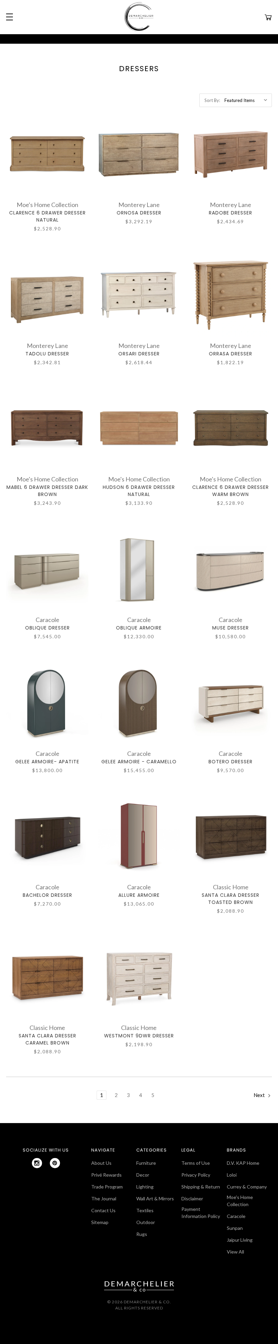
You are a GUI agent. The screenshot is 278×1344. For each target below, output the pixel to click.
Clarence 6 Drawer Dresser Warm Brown (230, 491)
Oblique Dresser (47, 627)
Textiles (145, 1210)
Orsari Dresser (139, 353)
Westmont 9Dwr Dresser (139, 1035)
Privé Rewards (106, 1175)
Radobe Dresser (230, 212)
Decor (142, 1175)
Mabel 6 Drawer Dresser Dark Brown (47, 491)
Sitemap (99, 1222)
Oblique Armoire (139, 627)
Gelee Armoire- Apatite (47, 761)
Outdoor (145, 1222)
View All (235, 1252)
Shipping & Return (200, 1187)
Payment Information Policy (200, 1212)
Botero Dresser (231, 761)
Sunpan (235, 1228)
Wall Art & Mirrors (155, 1198)
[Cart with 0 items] (268, 17)
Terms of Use (195, 1163)
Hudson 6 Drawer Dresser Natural (139, 491)
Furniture (146, 1163)
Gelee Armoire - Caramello (139, 761)
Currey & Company (247, 1187)
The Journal (103, 1198)
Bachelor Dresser (47, 895)
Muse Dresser (230, 627)
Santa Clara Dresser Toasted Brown (230, 899)
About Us (101, 1163)
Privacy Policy (195, 1175)
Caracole (236, 1216)
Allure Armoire (139, 895)
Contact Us (103, 1210)
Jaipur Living (240, 1240)
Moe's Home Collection (240, 1200)
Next (260, 1095)
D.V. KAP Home (243, 1163)
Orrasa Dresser (230, 353)
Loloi (232, 1175)
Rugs (141, 1234)
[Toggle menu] (8, 16)
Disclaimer (192, 1198)
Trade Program (107, 1187)
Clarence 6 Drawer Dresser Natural (47, 216)
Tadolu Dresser (47, 353)
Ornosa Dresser (139, 212)
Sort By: (212, 100)
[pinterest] (55, 1163)
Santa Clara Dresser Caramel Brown (47, 1039)
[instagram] (37, 1163)
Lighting (145, 1187)
